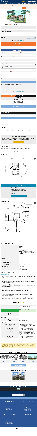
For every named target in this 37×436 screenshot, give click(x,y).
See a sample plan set (5, 274)
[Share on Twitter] (20, 151)
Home (2, 125)
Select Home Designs (9, 418)
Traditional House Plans (9, 125)
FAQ (22, 397)
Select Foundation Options (6, 31)
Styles (12, 397)
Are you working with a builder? (6, 63)
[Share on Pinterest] (22, 151)
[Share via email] (15, 151)
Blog (19, 397)
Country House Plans (9, 403)
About (25, 397)
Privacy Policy (19, 6)
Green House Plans (28, 406)
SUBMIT (24, 7)
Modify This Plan (18, 142)
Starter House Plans (27, 409)
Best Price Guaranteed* (31, 38)
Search (8, 397)
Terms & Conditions (13, 6)
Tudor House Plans (9, 409)
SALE (22, 3)
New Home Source (28, 416)
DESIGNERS (19, 3)
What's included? (3, 28)
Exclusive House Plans (27, 404)
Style (9, 3)
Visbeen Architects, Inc (9, 422)
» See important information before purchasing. (9, 299)
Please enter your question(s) (6, 71)
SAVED (26, 3)
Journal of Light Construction (28, 420)
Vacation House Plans (27, 410)
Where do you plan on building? (7, 66)
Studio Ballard (9, 421)
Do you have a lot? (4, 59)
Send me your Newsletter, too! (7, 78)
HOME (2, 3)
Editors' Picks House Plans (27, 403)
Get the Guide (18, 118)
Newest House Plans (27, 408)
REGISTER (29, 3)
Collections (16, 397)
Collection (13, 3)
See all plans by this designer (18, 365)
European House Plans (9, 406)
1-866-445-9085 (22, 40)
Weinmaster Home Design (9, 423)
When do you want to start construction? (8, 56)
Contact (28, 397)
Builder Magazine (28, 418)
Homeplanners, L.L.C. (9, 417)
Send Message (18, 82)
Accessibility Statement (24, 432)
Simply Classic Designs (9, 420)
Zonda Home (28, 421)
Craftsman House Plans (9, 404)
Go (35, 1)
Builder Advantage (28, 417)
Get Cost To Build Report (18, 106)
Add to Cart (18, 43)
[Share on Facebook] (19, 151)
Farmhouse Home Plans (9, 407)
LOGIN (33, 3)
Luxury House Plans (27, 407)
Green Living (9, 416)
